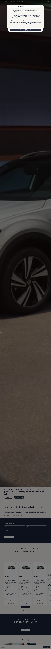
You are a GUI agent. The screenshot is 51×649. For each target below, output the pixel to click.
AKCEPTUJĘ (15, 30)
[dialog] (25, 324)
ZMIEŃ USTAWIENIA (25, 30)
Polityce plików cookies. (14, 24)
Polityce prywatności (33, 23)
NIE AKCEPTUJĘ (36, 30)
